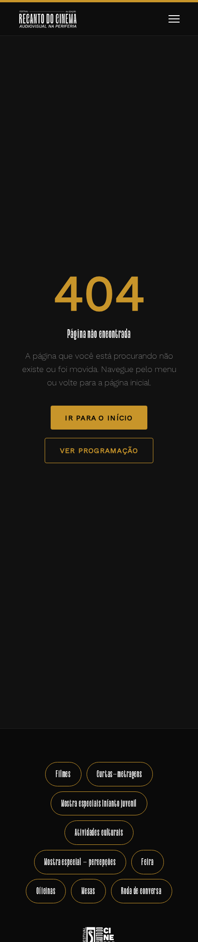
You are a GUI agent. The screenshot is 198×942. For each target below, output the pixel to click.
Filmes (63, 773)
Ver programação (99, 450)
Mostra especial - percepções (80, 861)
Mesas (88, 890)
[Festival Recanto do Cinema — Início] (48, 19)
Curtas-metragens (119, 773)
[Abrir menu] (173, 19)
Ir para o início (99, 417)
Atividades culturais (99, 832)
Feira (147, 861)
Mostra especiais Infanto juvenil (99, 803)
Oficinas (46, 890)
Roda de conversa (141, 890)
